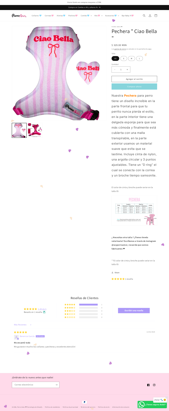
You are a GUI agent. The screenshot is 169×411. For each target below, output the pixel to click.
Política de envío (104, 407)
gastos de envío (120, 49)
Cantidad (115, 64)
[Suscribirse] (56, 385)
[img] (20, 332)
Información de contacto (120, 407)
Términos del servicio (88, 407)
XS (115, 58)
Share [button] (117, 272)
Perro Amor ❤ (22, 407)
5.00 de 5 (42, 309)
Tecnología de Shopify (34, 407)
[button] (86, 15)
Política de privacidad (70, 407)
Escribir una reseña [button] (134, 310)
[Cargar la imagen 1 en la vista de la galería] (19, 130)
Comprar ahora (134, 86)
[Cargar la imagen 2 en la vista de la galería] (35, 130)
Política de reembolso (52, 407)
